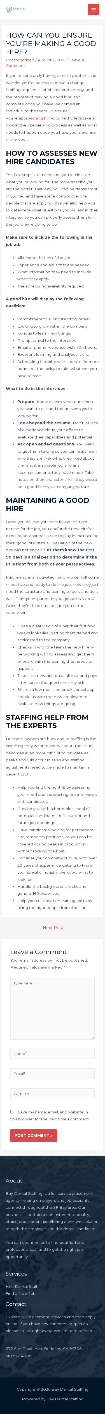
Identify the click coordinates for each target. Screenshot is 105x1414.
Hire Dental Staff (21, 1286)
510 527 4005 (18, 1356)
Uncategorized (20, 60)
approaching (30, 118)
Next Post (53, 927)
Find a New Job (21, 1293)
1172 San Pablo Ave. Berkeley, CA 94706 (43, 1348)
